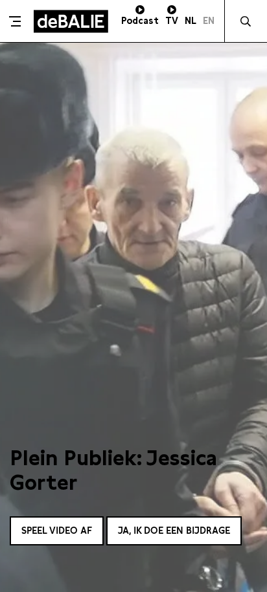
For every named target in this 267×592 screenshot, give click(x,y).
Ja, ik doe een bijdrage (174, 530)
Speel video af (56, 530)
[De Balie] (71, 21)
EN (209, 21)
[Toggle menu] (15, 21)
